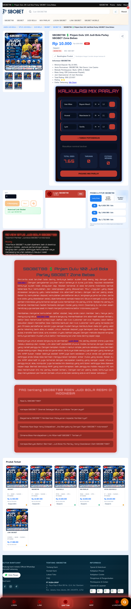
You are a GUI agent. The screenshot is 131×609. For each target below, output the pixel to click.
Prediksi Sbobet (120, 198)
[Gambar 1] (9, 76)
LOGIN (14, 605)
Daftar (119, 5)
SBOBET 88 (57, 27)
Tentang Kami (52, 567)
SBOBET (20, 20)
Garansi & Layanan (98, 586)
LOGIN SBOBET (60, 20)
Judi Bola (73, 341)
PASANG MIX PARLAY (89, 174)
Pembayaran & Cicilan (99, 582)
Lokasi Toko (51, 575)
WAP (91, 605)
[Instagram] (10, 586)
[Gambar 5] (9, 85)
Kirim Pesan (13, 575)
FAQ (48, 578)
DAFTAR (66, 605)
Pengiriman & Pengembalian (101, 578)
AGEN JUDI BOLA (10, 27)
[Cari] (30, 11)
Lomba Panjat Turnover (108, 198)
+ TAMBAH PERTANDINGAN (89, 138)
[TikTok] (16, 586)
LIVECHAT (117, 605)
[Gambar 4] (37, 76)
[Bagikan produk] (122, 36)
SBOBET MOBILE (92, 20)
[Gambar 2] (18, 76)
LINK (39, 605)
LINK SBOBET (75, 20)
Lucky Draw (96, 198)
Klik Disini (73, 82)
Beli (25, 203)
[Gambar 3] (27, 76)
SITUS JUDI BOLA (25, 27)
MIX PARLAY (45, 20)
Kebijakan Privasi (97, 571)
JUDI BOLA (31, 20)
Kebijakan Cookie (97, 575)
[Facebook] (5, 586)
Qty (6, 193)
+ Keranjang (12, 203)
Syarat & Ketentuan (98, 567)
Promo (112, 5)
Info (80, 194)
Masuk (125, 5)
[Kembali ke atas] (125, 596)
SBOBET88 (103, 5)
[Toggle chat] (124, 602)
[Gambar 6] (18, 85)
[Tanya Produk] (33, 203)
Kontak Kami (51, 571)
